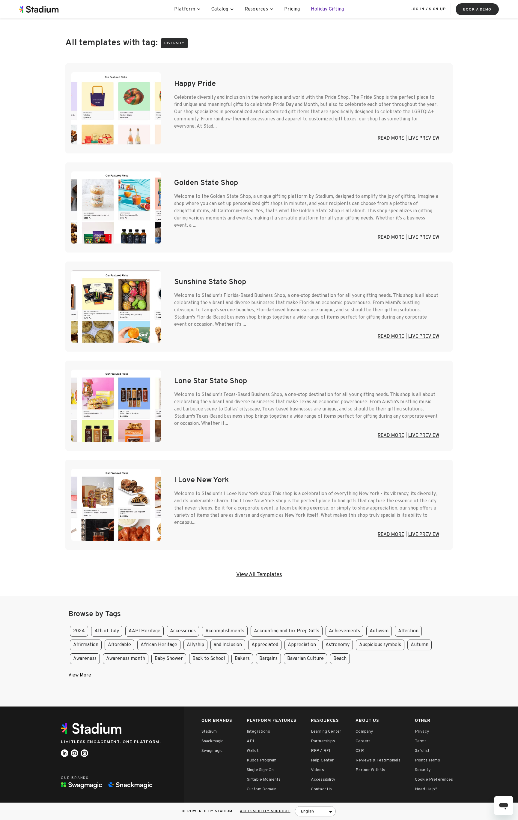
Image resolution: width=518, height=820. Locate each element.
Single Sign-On (260, 770)
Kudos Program (261, 760)
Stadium (209, 731)
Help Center (322, 760)
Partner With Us (370, 770)
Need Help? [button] (426, 789)
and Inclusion (228, 645)
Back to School (208, 659)
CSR (360, 750)
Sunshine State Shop (210, 282)
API (250, 741)
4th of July (106, 631)
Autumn (419, 645)
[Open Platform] (199, 9)
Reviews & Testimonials (378, 760)
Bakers (242, 659)
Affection (408, 631)
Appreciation (302, 645)
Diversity (174, 43)
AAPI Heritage (144, 631)
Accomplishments (224, 631)
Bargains (268, 659)
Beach (340, 659)
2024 (79, 631)
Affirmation (85, 645)
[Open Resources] (271, 9)
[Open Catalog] (232, 9)
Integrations (258, 731)
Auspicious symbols (380, 645)
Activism (379, 631)
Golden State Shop (206, 183)
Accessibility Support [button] (265, 811)
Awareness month (125, 659)
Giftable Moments (264, 779)
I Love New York (201, 480)
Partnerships (323, 741)
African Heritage (159, 645)
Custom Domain (261, 789)
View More (79, 675)
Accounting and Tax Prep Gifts (286, 631)
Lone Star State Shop (210, 381)
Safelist (422, 750)
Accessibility (323, 779)
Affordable (119, 645)
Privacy (422, 731)
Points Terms (427, 760)
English (307, 811)
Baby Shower (169, 659)
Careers (363, 741)
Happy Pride (195, 84)
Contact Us (321, 789)
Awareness (85, 659)
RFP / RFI (320, 750)
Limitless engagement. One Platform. (111, 742)
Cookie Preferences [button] (434, 779)
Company (364, 731)
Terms (421, 741)
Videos (317, 770)
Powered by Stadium (210, 811)
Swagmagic (211, 750)
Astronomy (338, 645)
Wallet (253, 750)
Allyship (195, 645)
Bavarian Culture (305, 659)
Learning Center (326, 731)
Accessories (183, 631)
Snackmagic (212, 741)
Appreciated (265, 645)
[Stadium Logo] (93, 728)
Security (422, 770)
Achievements (344, 631)
